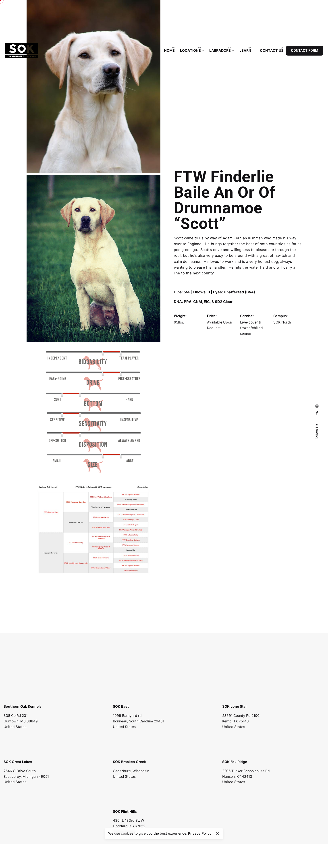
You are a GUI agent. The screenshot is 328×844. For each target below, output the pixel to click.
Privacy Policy (200, 833)
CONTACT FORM (304, 51)
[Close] (217, 833)
